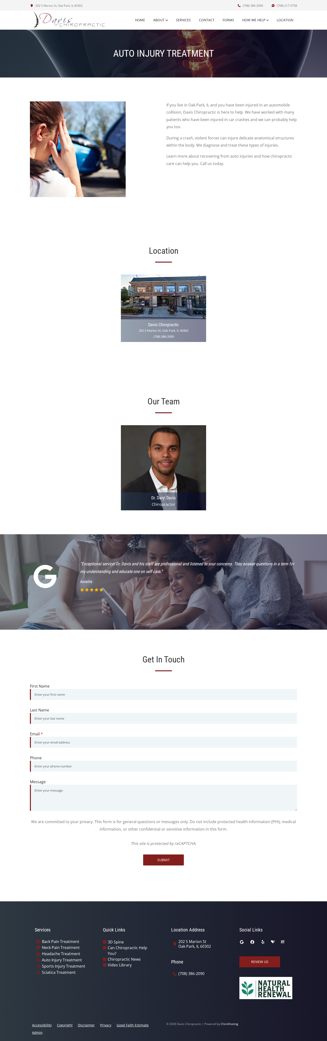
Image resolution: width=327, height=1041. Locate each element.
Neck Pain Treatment (61, 947)
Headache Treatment (61, 953)
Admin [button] (37, 1032)
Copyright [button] (65, 1025)
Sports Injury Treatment (63, 966)
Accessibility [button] (42, 1025)
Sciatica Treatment (59, 972)
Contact (206, 20)
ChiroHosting (229, 1024)
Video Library (120, 965)
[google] (241, 942)
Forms (228, 20)
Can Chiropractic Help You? (127, 950)
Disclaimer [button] (86, 1025)
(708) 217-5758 (286, 6)
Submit (163, 860)
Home (140, 20)
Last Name (39, 710)
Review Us (259, 961)
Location (285, 20)
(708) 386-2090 (252, 6)
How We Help (253, 20)
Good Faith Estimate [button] (133, 1025)
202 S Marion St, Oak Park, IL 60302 (59, 6)
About (158, 20)
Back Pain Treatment (60, 941)
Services (183, 20)
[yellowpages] (282, 942)
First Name (40, 686)
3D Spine (116, 942)
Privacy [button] (105, 1025)
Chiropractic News (124, 959)
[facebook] (252, 942)
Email (36, 734)
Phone (36, 757)
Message (38, 781)
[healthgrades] (273, 942)
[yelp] (262, 942)
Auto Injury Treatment (62, 960)
